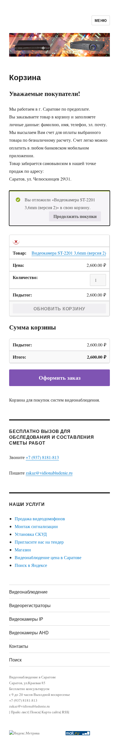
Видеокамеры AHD (29, 632)
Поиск (15, 659)
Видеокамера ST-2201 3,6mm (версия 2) (69, 253)
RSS (65, 711)
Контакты (18, 646)
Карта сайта (51, 711)
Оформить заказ (60, 378)
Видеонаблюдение (28, 592)
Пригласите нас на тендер (39, 542)
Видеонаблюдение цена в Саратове (48, 557)
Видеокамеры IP (26, 619)
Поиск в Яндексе (31, 565)
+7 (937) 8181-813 (42, 457)
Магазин (23, 549)
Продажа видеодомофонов (40, 518)
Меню (101, 20)
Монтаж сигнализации (36, 526)
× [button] (16, 240)
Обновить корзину (59, 308)
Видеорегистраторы (30, 605)
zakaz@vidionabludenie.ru (49, 473)
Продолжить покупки (75, 216)
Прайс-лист (20, 711)
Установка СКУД (31, 534)
